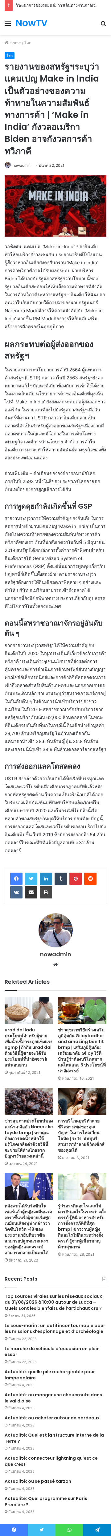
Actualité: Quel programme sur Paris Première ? (46, 1501)
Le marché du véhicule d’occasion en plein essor (52, 1352)
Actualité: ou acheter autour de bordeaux (52, 1418)
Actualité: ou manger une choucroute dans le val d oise (53, 1398)
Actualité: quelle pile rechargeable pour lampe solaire (50, 1375)
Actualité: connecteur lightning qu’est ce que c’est (51, 1461)
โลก (27, 42)
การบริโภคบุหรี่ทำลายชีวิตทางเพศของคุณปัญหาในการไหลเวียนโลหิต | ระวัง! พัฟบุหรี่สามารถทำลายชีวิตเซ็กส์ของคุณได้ (81, 1135)
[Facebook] (16, 879)
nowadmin (22, 165)
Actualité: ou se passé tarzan (38, 1481)
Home (14, 42)
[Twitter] (31, 879)
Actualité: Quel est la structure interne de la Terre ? (54, 1438)
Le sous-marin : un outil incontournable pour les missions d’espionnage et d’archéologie (55, 1328)
